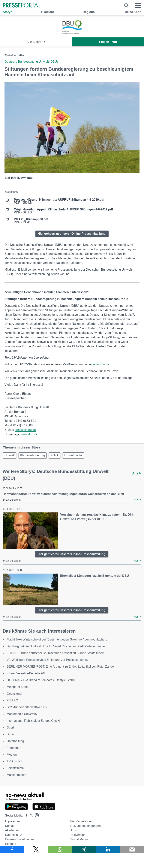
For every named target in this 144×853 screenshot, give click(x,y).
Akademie (12, 830)
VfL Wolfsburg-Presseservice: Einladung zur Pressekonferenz (47, 659)
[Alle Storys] (72, 34)
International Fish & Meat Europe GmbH (33, 720)
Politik (54, 455)
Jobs (73, 830)
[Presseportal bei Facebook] (25, 815)
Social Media (79, 839)
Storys (7, 12)
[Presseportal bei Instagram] (36, 815)
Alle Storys (34, 41)
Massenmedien (17, 774)
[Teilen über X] (36, 849)
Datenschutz (13, 834)
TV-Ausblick (15, 761)
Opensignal (14, 693)
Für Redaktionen (81, 821)
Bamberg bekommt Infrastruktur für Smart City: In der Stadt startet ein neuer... (57, 646)
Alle (135, 473)
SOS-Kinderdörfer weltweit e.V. (27, 707)
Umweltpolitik (73, 455)
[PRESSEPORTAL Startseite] (21, 5)
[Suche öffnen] (126, 5)
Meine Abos (132, 12)
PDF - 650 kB (59, 201)
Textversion (78, 834)
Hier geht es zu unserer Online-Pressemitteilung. (72, 233)
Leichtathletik (15, 768)
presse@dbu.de (25, 429)
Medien (12, 754)
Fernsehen (14, 747)
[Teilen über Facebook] (12, 849)
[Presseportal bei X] (30, 815)
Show (10, 734)
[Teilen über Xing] (84, 849)
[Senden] (132, 849)
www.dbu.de (101, 364)
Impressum (12, 821)
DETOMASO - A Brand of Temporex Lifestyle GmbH (41, 680)
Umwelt (9, 455)
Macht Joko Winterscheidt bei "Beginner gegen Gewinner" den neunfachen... (57, 639)
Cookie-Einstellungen (19, 839)
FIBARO (12, 700)
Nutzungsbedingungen (85, 825)
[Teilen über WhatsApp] (60, 849)
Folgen (104, 41)
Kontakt (10, 825)
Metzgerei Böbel (17, 686)
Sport (10, 727)
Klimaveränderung (32, 455)
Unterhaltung (15, 741)
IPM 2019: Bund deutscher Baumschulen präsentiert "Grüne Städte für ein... (57, 653)
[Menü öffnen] (137, 5)
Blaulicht (47, 12)
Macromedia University (22, 714)
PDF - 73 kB (31, 221)
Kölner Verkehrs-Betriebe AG (26, 673)
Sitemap (10, 843)
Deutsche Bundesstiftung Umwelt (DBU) (31, 61)
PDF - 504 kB (63, 211)
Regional (89, 12)
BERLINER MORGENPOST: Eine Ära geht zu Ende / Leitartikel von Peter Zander (61, 666)
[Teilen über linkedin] (108, 849)
